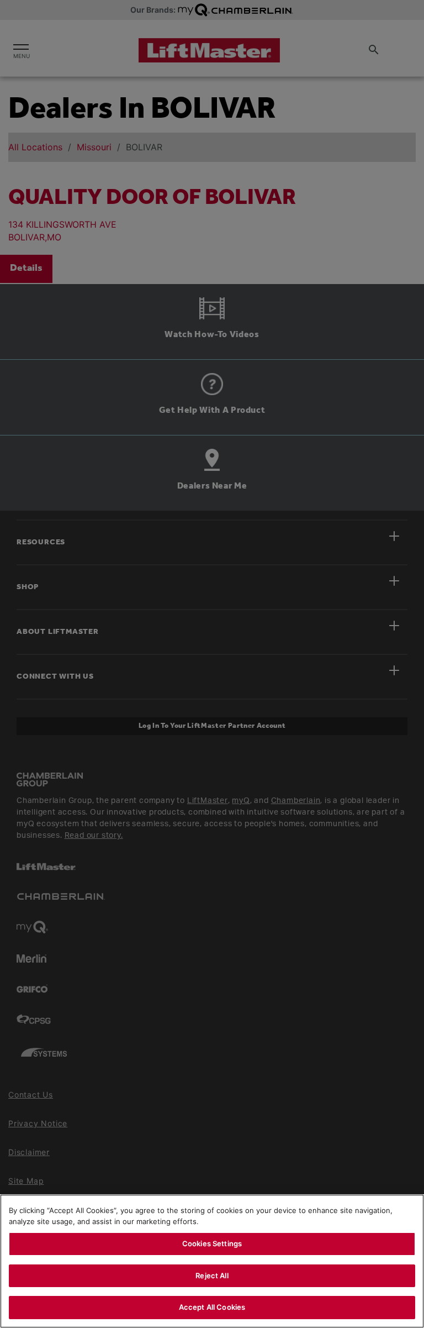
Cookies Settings (212, 1243)
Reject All (211, 1275)
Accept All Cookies (212, 1307)
